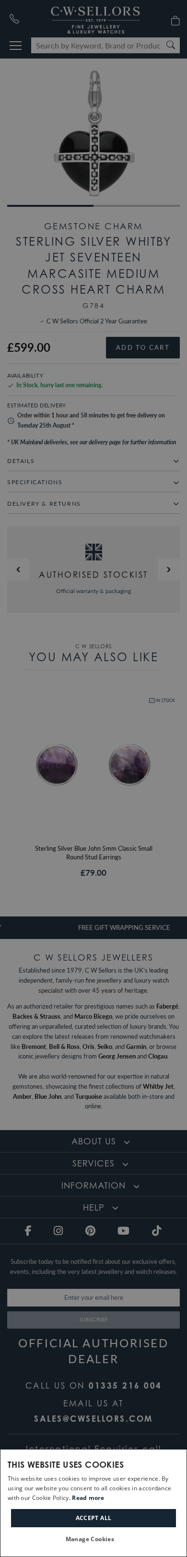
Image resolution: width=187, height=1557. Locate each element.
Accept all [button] (94, 1518)
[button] (94, 1539)
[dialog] (93, 1503)
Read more (88, 1498)
